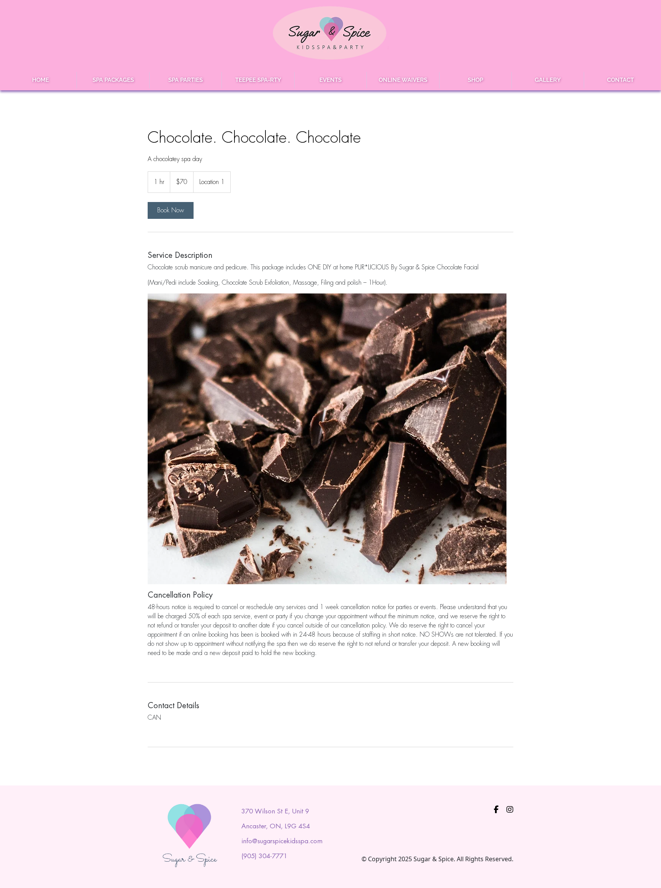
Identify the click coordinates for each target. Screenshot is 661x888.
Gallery (548, 80)
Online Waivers (403, 80)
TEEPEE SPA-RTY (258, 80)
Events (330, 80)
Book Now (170, 210)
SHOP (475, 80)
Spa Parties (185, 80)
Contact (620, 80)
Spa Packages (113, 80)
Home (40, 80)
